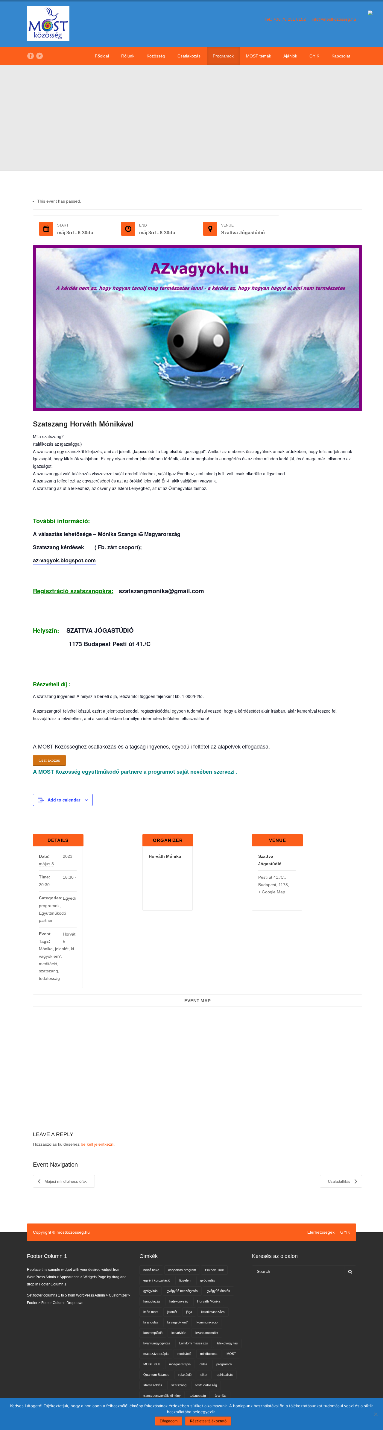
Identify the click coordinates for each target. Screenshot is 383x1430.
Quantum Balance (156, 1374)
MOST (231, 1353)
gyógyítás (150, 1291)
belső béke (151, 1270)
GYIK (314, 56)
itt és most (150, 1312)
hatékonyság (178, 1301)
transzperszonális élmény (162, 1395)
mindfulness (209, 1353)
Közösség (156, 56)
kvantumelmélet (206, 1333)
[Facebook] (30, 56)
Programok (223, 56)
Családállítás (340, 1181)
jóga (189, 1312)
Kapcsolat (341, 56)
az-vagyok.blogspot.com (64, 560)
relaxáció (185, 1374)
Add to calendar (64, 800)
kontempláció (152, 1333)
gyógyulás (207, 1280)
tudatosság (49, 978)
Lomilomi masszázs (193, 1343)
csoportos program (182, 1270)
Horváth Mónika (208, 1301)
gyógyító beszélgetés (182, 1291)
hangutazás (151, 1301)
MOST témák (258, 56)
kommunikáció (207, 1322)
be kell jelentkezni (97, 1144)
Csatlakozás (188, 56)
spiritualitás (225, 1374)
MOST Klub (151, 1364)
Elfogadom (168, 1421)
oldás (203, 1364)
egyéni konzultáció (156, 1280)
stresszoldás (152, 1385)
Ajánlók (290, 56)
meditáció (48, 963)
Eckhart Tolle (214, 1270)
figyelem (185, 1280)
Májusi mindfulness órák (65, 1181)
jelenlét (62, 948)
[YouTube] (39, 56)
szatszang (48, 970)
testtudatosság (206, 1385)
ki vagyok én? (177, 1322)
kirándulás (150, 1322)
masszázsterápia (155, 1353)
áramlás (221, 1395)
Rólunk (127, 56)
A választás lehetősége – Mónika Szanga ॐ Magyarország (106, 534)
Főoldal (102, 56)
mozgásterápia (180, 1364)
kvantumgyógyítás (156, 1343)
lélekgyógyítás (227, 1343)
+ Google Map (271, 891)
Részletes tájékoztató (208, 1421)
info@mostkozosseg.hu (334, 19)
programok (224, 1364)
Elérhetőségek (321, 1232)
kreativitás (178, 1333)
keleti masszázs (213, 1312)
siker (204, 1374)
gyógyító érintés (218, 1291)
